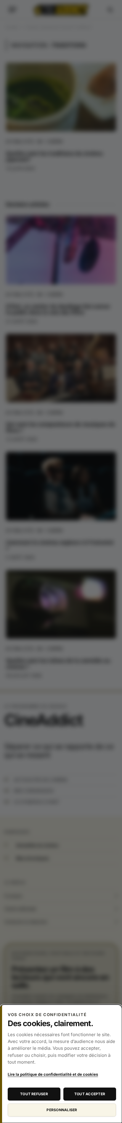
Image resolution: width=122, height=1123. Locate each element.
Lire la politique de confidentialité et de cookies (53, 1074)
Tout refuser (34, 1094)
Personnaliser (61, 1110)
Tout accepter (89, 1094)
